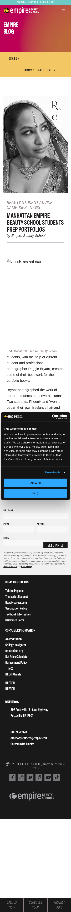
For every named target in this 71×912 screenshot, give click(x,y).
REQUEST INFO (59, 905)
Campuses (17, 207)
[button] (63, 11)
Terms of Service (10, 566)
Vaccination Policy (16, 608)
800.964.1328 (19, 732)
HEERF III (10, 688)
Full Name (8, 510)
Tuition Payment (15, 590)
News (35, 207)
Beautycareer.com (16, 602)
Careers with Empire (22, 744)
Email (6, 537)
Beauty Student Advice (29, 202)
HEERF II (10, 682)
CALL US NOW (12, 905)
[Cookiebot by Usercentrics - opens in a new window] (52, 416)
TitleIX (9, 668)
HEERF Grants (13, 674)
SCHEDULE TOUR (35, 905)
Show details (52, 472)
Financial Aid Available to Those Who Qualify (35, 1)
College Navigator (15, 644)
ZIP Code (40, 524)
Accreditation (13, 639)
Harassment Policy (16, 662)
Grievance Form (14, 620)
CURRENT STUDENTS (17, 582)
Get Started (56, 545)
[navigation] (21, 10)
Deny (35, 493)
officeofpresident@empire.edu (29, 738)
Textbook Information (18, 614)
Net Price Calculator (17, 656)
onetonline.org (14, 650)
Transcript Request (16, 596)
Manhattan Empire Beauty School (35, 351)
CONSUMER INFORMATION (20, 630)
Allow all (35, 483)
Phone (6, 524)
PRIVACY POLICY (50, 764)
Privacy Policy (26, 566)
